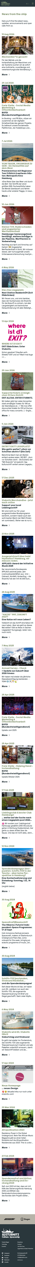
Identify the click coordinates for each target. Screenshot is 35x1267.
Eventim (4, 1246)
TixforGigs (4, 1244)
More (5, 75)
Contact (20, 1244)
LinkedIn (6, 1262)
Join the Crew (21, 1246)
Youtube (6, 1257)
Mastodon (6, 1260)
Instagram (7, 1253)
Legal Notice (21, 1248)
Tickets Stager (5, 1242)
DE (26, 3)
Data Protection (29, 1248)
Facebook (6, 1255)
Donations (20, 1242)
